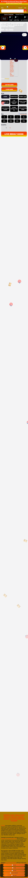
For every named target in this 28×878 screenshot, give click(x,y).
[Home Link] (11, 7)
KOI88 (3, 825)
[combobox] (12, 11)
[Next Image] (25, 48)
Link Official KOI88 (11, 862)
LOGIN (14, 867)
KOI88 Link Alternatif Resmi (9, 838)
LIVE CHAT (15, 875)
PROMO (14, 865)
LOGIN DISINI (9, 89)
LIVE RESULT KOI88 (14, 134)
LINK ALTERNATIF (14, 872)
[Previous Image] (3, 48)
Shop (2, 7)
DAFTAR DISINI (9, 84)
